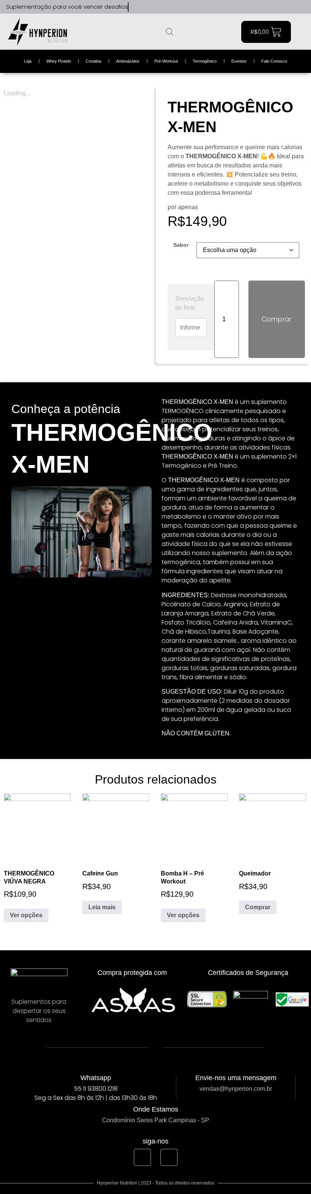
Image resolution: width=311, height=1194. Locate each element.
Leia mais (102, 907)
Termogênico (205, 61)
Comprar (277, 319)
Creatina (93, 61)
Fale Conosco (274, 61)
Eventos (239, 61)
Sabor (180, 245)
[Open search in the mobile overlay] (169, 32)
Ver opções (26, 915)
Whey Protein (58, 61)
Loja (27, 61)
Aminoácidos (128, 61)
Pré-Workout (166, 61)
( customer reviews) (223, 91)
